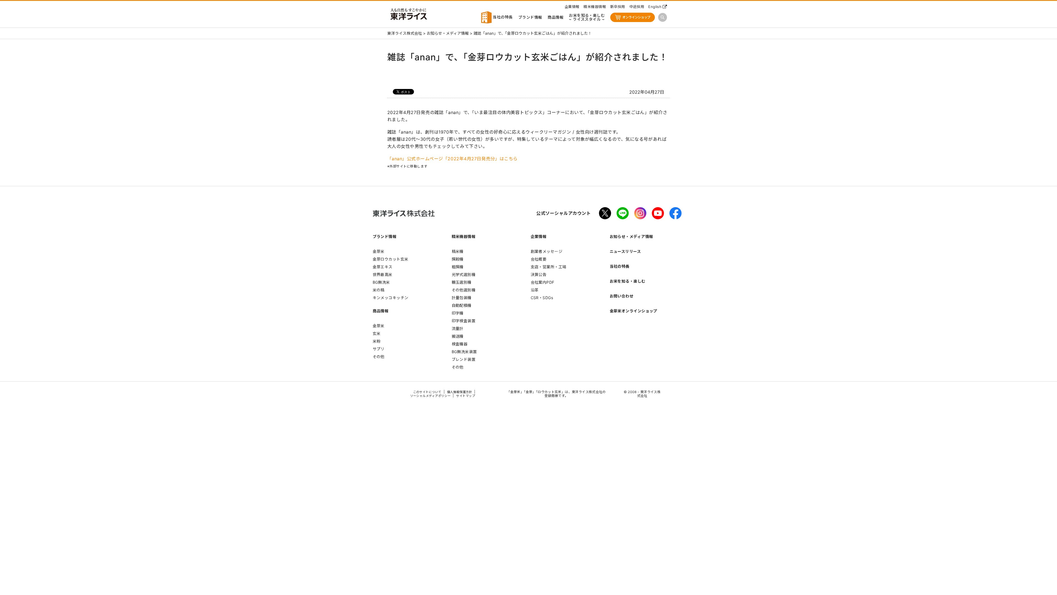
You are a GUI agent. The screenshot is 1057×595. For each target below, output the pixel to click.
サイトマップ (465, 396)
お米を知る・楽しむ (627, 281)
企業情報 (572, 6)
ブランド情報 (530, 17)
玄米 (377, 333)
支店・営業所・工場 (548, 266)
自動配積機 (462, 305)
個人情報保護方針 (459, 392)
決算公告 (539, 274)
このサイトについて (427, 392)
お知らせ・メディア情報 (631, 236)
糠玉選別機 (462, 282)
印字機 (458, 313)
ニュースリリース (625, 251)
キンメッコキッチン (390, 297)
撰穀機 (458, 259)
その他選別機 (464, 290)
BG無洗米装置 (464, 351)
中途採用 (637, 6)
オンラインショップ (636, 17)
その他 (379, 356)
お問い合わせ (622, 296)
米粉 (377, 341)
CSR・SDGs (542, 297)
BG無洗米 (381, 282)
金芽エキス (383, 266)
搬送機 (458, 336)
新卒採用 (617, 6)
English (654, 6)
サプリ (379, 349)
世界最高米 (383, 274)
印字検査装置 (464, 320)
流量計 (458, 328)
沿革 (535, 290)
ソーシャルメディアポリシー (430, 396)
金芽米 (379, 251)
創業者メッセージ (547, 251)
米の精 (379, 290)
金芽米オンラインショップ (633, 311)
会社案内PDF (542, 282)
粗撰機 (458, 266)
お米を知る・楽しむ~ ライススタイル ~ (587, 17)
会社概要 (539, 259)
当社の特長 (502, 17)
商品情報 (555, 17)
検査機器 (460, 344)
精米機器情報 (595, 6)
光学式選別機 (464, 274)
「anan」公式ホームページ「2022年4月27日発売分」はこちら (452, 158)
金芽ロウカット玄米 (390, 259)
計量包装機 (462, 297)
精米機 (458, 251)
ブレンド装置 (464, 359)
